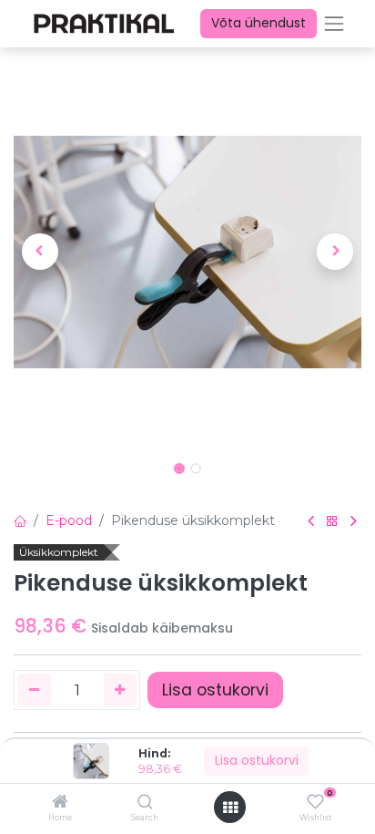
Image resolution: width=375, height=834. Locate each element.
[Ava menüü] (230, 808)
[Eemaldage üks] (34, 690)
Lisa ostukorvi (257, 760)
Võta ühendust (258, 23)
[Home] (60, 803)
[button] (40, 251)
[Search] (145, 803)
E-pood (69, 520)
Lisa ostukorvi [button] (215, 690)
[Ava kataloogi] (332, 521)
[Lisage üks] (120, 690)
